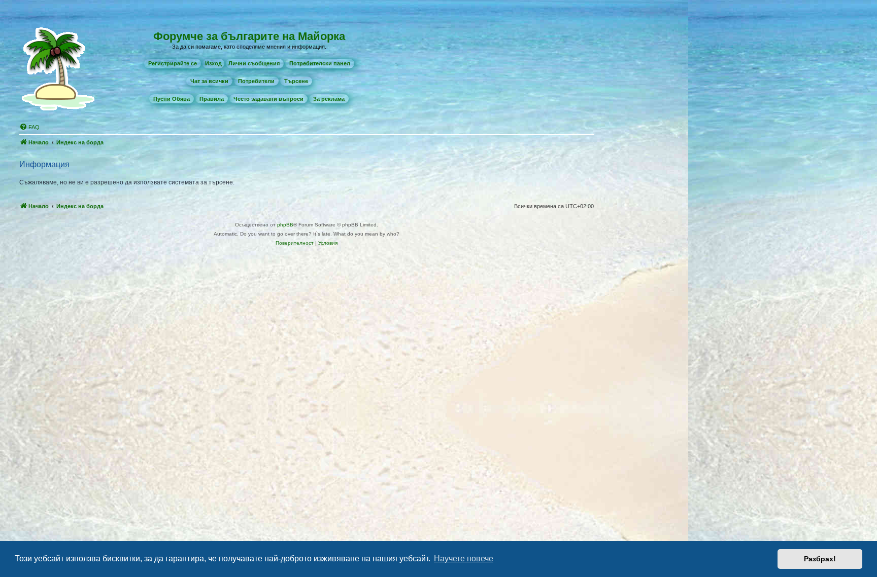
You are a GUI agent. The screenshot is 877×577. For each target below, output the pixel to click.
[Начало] (61, 67)
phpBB (285, 224)
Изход (213, 63)
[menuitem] (172, 63)
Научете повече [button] (463, 558)
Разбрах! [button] (820, 559)
